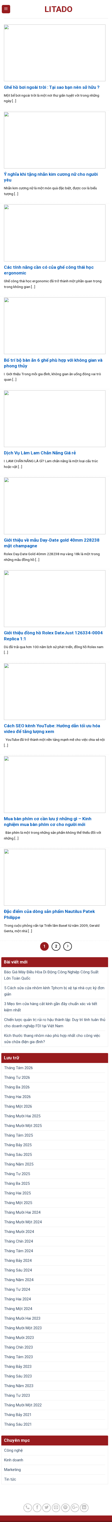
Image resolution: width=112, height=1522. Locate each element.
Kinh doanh (13, 1460)
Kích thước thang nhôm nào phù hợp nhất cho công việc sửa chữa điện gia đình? (52, 1038)
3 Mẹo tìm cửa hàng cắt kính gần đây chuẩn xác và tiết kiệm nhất (50, 1006)
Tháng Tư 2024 (17, 1289)
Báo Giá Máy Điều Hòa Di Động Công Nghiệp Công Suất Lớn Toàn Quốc (51, 975)
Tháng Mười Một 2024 (23, 1222)
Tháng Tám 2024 (18, 1251)
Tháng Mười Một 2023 (23, 1328)
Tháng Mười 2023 (19, 1337)
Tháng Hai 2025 (17, 1193)
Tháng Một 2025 (18, 1202)
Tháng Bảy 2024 (18, 1260)
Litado (58, 9)
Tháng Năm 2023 (18, 1385)
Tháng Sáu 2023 (18, 1376)
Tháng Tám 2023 (18, 1357)
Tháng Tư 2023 (17, 1395)
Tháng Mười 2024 (19, 1231)
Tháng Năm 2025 (18, 1164)
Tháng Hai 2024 (17, 1299)
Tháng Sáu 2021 (18, 1424)
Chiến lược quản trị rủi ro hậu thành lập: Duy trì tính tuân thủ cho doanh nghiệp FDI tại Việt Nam (54, 1022)
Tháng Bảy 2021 (18, 1414)
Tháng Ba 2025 (17, 1183)
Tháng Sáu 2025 (18, 1154)
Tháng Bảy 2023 (18, 1366)
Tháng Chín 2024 (18, 1241)
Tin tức (10, 1479)
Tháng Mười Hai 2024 (22, 1212)
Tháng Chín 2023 (18, 1347)
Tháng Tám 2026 (18, 1068)
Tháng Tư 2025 (17, 1174)
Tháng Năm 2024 (18, 1279)
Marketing (12, 1469)
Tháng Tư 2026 (17, 1077)
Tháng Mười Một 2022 (23, 1405)
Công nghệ (13, 1450)
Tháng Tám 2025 (18, 1135)
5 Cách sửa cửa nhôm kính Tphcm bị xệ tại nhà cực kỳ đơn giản (54, 991)
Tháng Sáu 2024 (18, 1270)
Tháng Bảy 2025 (18, 1145)
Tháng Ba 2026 (17, 1087)
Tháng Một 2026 (18, 1106)
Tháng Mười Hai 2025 (22, 1116)
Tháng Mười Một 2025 (23, 1125)
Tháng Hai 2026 (17, 1096)
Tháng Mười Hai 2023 (22, 1318)
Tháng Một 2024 (18, 1308)
